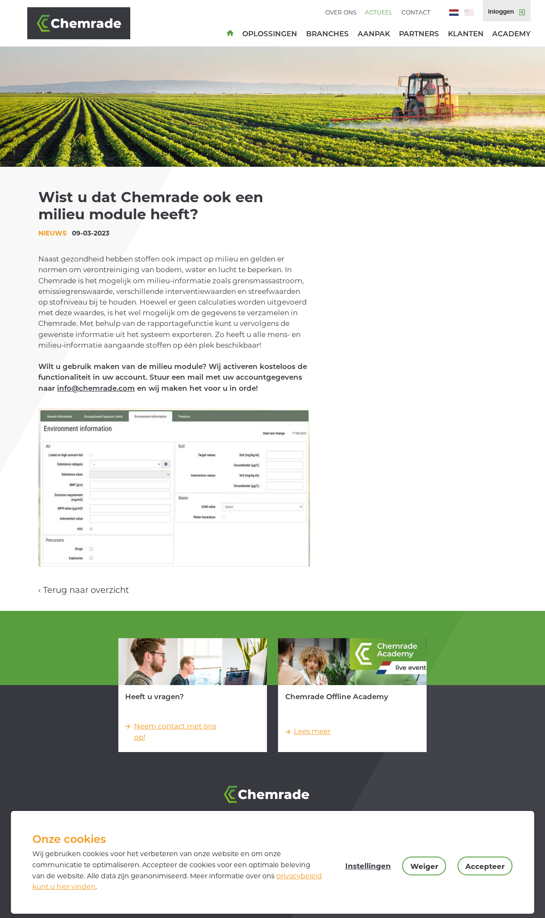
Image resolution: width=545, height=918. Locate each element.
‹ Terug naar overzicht (83, 590)
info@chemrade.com (96, 388)
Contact (416, 12)
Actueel (379, 12)
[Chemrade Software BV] (88, 23)
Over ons (340, 12)
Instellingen (368, 866)
